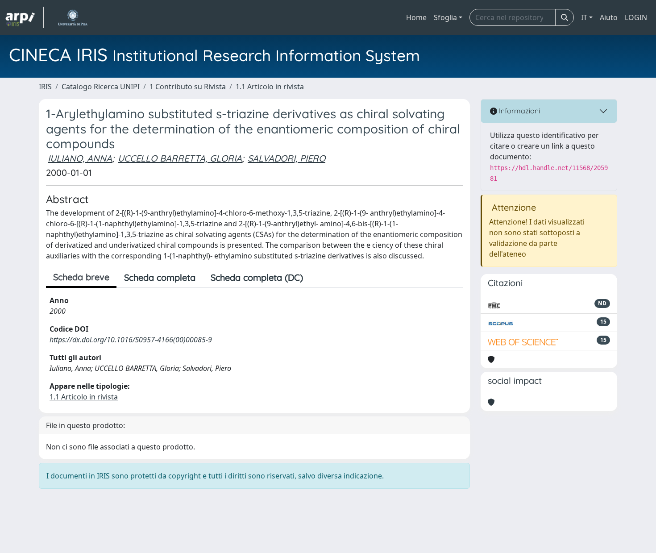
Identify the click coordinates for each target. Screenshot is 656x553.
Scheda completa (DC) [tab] (257, 277)
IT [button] (584, 17)
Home (416, 17)
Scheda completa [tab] (159, 277)
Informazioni (518, 110)
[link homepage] (24, 17)
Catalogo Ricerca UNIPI (101, 86)
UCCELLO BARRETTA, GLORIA (180, 158)
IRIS (45, 86)
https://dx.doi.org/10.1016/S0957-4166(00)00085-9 (131, 340)
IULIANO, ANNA (80, 158)
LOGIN (636, 17)
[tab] (318, 277)
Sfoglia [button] (445, 17)
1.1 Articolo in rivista (270, 86)
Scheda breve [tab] (81, 277)
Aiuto (609, 17)
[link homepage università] (72, 17)
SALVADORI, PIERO (286, 158)
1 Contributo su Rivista (187, 86)
